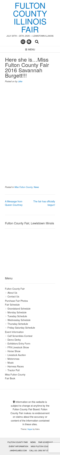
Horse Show (14, 351)
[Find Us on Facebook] (29, 41)
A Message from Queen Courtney (13, 203)
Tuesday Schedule (17, 316)
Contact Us (13, 296)
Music (11, 362)
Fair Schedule (12, 304)
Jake (20, 81)
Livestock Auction (17, 355)
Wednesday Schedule (19, 320)
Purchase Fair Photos (16, 300)
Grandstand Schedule (19, 308)
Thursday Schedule (18, 323)
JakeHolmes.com (18, 450)
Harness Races (16, 366)
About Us (12, 292)
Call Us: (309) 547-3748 (39, 450)
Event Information (14, 332)
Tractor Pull (14, 370)
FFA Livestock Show (18, 347)
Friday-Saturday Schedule (21, 327)
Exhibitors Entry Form (19, 343)
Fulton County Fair (15, 288)
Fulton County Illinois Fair (30, 17)
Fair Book (10, 378)
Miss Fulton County (23, 187)
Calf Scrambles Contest (20, 336)
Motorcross (13, 358)
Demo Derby (14, 339)
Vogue (29, 429)
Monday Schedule (17, 312)
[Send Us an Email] (23, 41)
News (36, 187)
